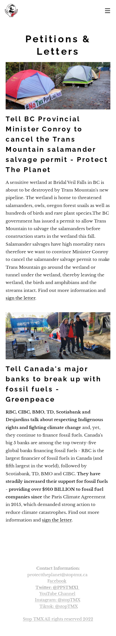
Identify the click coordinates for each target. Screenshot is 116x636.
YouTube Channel (57, 593)
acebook (58, 581)
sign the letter (20, 298)
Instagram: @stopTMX (57, 599)
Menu (107, 10)
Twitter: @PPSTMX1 (56, 587)
